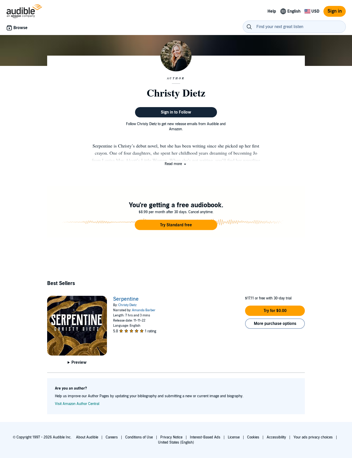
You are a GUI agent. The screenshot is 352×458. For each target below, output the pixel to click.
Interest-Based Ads (205, 437)
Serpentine (126, 299)
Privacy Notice (171, 437)
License (234, 437)
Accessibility (276, 437)
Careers (112, 437)
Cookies (253, 437)
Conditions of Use (139, 437)
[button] (176, 164)
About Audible (87, 437)
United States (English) (176, 442)
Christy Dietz (127, 305)
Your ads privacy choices (313, 437)
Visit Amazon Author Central (77, 404)
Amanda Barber (143, 310)
